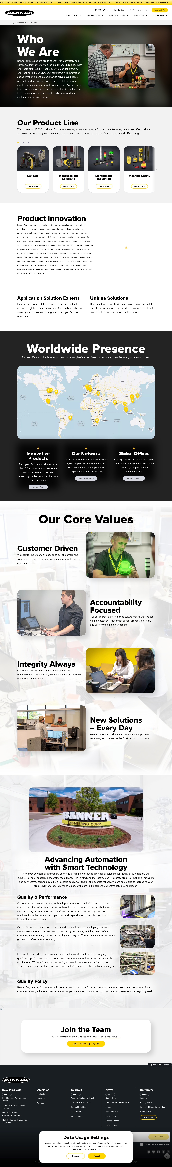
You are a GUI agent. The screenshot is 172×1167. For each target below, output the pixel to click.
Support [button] (139, 15)
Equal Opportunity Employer (107, 1037)
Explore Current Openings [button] (85, 1044)
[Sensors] (33, 169)
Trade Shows (111, 1125)
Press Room (110, 1116)
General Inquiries (78, 1107)
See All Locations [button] (134, 478)
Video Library (77, 1116)
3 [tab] (28, 142)
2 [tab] (23, 142)
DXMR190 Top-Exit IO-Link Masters (13, 1106)
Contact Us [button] (160, 10)
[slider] (71, 847)
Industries (41, 1098)
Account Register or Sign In (83, 1098)
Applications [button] (117, 15)
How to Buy (118, 10)
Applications (42, 1094)
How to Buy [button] (148, 1117)
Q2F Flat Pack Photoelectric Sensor (14, 1099)
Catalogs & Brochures (80, 1102)
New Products (111, 1111)
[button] (30, 848)
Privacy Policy (146, 1102)
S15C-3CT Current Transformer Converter (12, 1114)
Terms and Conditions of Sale (152, 1107)
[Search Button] (146, 10)
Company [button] (159, 15)
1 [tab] (18, 142)
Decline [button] (75, 1156)
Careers (143, 1098)
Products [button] (72, 15)
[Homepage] (13, 23)
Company (20, 23)
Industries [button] (94, 15)
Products (40, 1103)
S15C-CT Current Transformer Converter (14, 1121)
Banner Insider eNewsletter (117, 1102)
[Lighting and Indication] (104, 169)
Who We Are (145, 1111)
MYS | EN (101, 10)
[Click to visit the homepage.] (19, 12)
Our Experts (76, 1111)
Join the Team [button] (38, 487)
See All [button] (7, 1094)
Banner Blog (110, 1098)
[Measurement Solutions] (68, 169)
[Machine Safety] (139, 169)
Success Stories (112, 1121)
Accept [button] (97, 1156)
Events (108, 1107)
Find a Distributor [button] (86, 478)
